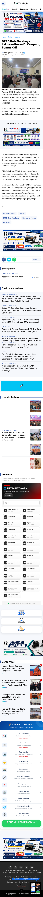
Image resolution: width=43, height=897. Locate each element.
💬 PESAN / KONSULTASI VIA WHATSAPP (22, 823)
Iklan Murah (29, 879)
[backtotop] (21, 891)
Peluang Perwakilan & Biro (17, 882)
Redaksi (8, 877)
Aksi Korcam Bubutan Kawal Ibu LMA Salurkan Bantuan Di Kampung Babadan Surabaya (19, 368)
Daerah (14, 9)
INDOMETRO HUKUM (33, 873)
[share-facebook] (4, 260)
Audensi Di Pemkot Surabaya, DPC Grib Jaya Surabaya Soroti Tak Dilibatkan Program (21, 330)
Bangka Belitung (10, 430)
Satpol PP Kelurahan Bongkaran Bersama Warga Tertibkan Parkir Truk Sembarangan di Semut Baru (21, 310)
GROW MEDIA (21, 870)
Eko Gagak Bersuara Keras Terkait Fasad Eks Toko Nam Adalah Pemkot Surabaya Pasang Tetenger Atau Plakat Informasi (21, 298)
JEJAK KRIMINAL (8, 873)
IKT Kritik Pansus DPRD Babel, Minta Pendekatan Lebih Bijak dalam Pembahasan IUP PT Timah (15, 682)
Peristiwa (24, 9)
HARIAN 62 (20, 873)
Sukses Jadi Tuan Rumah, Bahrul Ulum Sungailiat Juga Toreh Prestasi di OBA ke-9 (14, 434)
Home (4, 37)
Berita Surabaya (9, 213)
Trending (5, 9)
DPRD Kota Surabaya (11, 218)
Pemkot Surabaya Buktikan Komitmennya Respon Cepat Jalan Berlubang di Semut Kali (21, 339)
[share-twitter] (9, 260)
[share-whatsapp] (14, 260)
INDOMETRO (11, 870)
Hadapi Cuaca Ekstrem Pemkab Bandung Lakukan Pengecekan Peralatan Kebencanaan (13, 668)
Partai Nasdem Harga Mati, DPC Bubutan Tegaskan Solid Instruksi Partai (19, 346)
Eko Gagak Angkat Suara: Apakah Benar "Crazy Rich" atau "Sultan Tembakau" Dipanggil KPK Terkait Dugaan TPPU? (19, 356)
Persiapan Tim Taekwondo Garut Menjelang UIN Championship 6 (13, 697)
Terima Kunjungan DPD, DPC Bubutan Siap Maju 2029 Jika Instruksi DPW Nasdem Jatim (21, 321)
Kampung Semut (29, 218)
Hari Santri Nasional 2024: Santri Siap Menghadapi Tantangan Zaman (13, 711)
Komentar (36, 259)
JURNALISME (32, 870)
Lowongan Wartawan (16, 879)
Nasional (34, 9)
